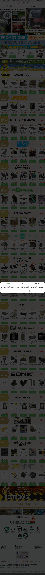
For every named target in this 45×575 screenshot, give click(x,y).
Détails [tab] (22, 283)
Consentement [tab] (8, 283)
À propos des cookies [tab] (37, 283)
